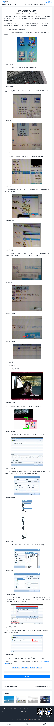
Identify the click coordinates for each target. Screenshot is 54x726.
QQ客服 (27, 723)
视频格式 (33, 667)
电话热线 (9, 723)
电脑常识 (30, 13)
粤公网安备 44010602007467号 (36, 719)
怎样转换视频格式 (16, 667)
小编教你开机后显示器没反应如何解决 (42, 686)
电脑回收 (40, 661)
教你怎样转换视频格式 (21, 672)
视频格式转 (40, 667)
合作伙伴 (36, 4)
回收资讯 (10, 4)
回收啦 (14, 672)
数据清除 (30, 4)
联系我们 (42, 4)
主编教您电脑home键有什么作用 (10, 686)
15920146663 (47, 2)
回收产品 (17, 4)
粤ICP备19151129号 (23, 719)
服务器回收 (6, 663)
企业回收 (24, 4)
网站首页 (4, 4)
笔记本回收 (46, 661)
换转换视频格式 (25, 667)
